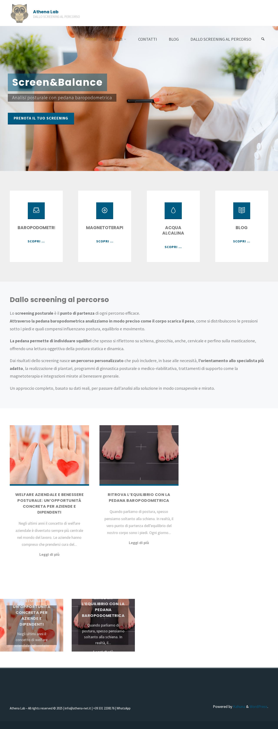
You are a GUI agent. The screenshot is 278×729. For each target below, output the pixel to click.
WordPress (258, 706)
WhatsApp (124, 708)
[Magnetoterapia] (104, 212)
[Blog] (241, 212)
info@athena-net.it (78, 708)
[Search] (263, 39)
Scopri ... (36, 241)
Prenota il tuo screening (41, 118)
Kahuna (238, 706)
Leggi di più (49, 555)
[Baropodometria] (36, 212)
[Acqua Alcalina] (173, 212)
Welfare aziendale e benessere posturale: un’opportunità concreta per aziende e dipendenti (32, 606)
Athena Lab (45, 12)
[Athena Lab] (19, 12)
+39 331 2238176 (104, 708)
